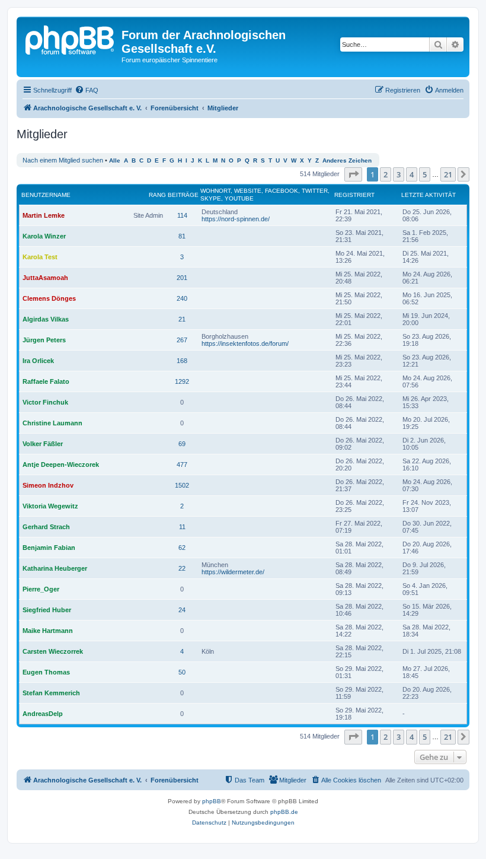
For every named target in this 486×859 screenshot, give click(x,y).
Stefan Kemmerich (51, 692)
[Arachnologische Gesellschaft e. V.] (71, 39)
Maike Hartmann (48, 630)
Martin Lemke (44, 215)
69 (182, 443)
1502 (182, 485)
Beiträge (183, 195)
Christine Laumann (52, 423)
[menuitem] (86, 90)
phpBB (211, 801)
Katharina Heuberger (55, 568)
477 (182, 464)
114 (182, 215)
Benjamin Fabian (49, 547)
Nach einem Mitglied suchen (63, 160)
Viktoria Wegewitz (50, 506)
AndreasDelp (43, 713)
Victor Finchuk (45, 402)
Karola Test (40, 256)
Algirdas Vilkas (46, 319)
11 (182, 526)
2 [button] (385, 174)
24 (182, 609)
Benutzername (46, 195)
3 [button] (399, 174)
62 (182, 547)
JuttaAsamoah (45, 277)
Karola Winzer (44, 236)
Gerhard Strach (46, 526)
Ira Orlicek (38, 360)
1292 (182, 381)
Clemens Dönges (49, 298)
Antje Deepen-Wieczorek (61, 464)
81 (182, 236)
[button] (353, 174)
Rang (157, 195)
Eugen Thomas (46, 672)
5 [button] (425, 174)
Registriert (354, 195)
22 (182, 568)
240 (182, 298)
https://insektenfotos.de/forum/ (245, 343)
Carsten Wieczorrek (53, 651)
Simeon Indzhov (48, 485)
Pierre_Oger (41, 589)
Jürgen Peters (44, 339)
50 (182, 672)
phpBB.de (284, 812)
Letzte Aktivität (428, 195)
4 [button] (412, 174)
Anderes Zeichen (347, 160)
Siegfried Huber (47, 609)
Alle (114, 160)
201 (182, 277)
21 (182, 319)
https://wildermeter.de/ (233, 571)
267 (182, 339)
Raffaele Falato (46, 381)
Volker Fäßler (43, 443)
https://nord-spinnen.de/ (236, 218)
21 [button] (448, 174)
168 (182, 360)
